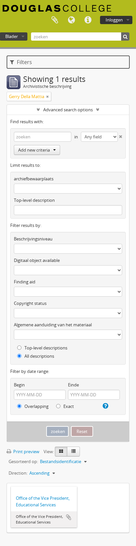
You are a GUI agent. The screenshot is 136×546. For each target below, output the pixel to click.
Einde (73, 385)
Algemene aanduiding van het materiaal (53, 325)
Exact (68, 406)
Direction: (18, 473)
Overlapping (36, 406)
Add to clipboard (68, 517)
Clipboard (55, 20)
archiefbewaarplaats (33, 179)
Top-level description (34, 200)
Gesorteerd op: (23, 461)
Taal (71, 20)
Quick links (88, 20)
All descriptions (38, 356)
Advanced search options (68, 110)
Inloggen (114, 20)
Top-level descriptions (45, 348)
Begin (19, 385)
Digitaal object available (37, 260)
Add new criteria (34, 150)
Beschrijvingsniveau (33, 239)
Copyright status (30, 303)
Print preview (25, 452)
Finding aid (24, 282)
